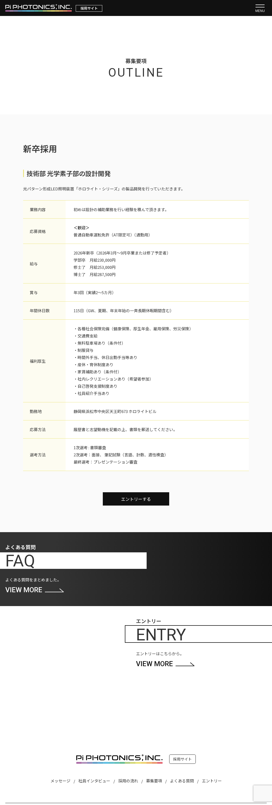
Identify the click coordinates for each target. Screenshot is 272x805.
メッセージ (60, 780)
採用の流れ (128, 780)
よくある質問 (182, 780)
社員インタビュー (94, 780)
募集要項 (154, 780)
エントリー (212, 780)
